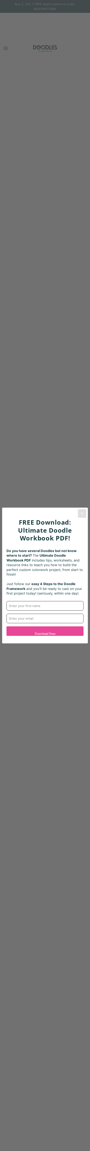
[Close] (82, 513)
